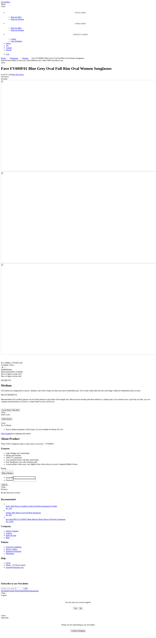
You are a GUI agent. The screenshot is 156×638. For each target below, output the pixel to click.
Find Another (6, 434)
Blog (8, 538)
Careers (9, 533)
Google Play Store (10, 577)
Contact (9, 48)
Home (3, 58)
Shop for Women (17, 19)
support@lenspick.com (15, 567)
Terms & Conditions (13, 547)
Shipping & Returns (13, 551)
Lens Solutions (16, 41)
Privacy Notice (11, 549)
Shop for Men (16, 17)
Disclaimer (10, 553)
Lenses (13, 39)
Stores (8, 43)
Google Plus (13, 591)
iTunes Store (31, 577)
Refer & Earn (11, 535)
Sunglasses (14, 58)
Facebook (5, 591)
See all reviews (18, 74)
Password (9, 480)
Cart (7, 54)
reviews (5, 77)
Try (7, 46)
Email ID (9, 478)
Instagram (35, 591)
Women (25, 58)
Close (3, 487)
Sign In (8, 50)
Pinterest (27, 591)
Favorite (4, 79)
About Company (12, 531)
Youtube (21, 591)
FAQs (8, 563)
